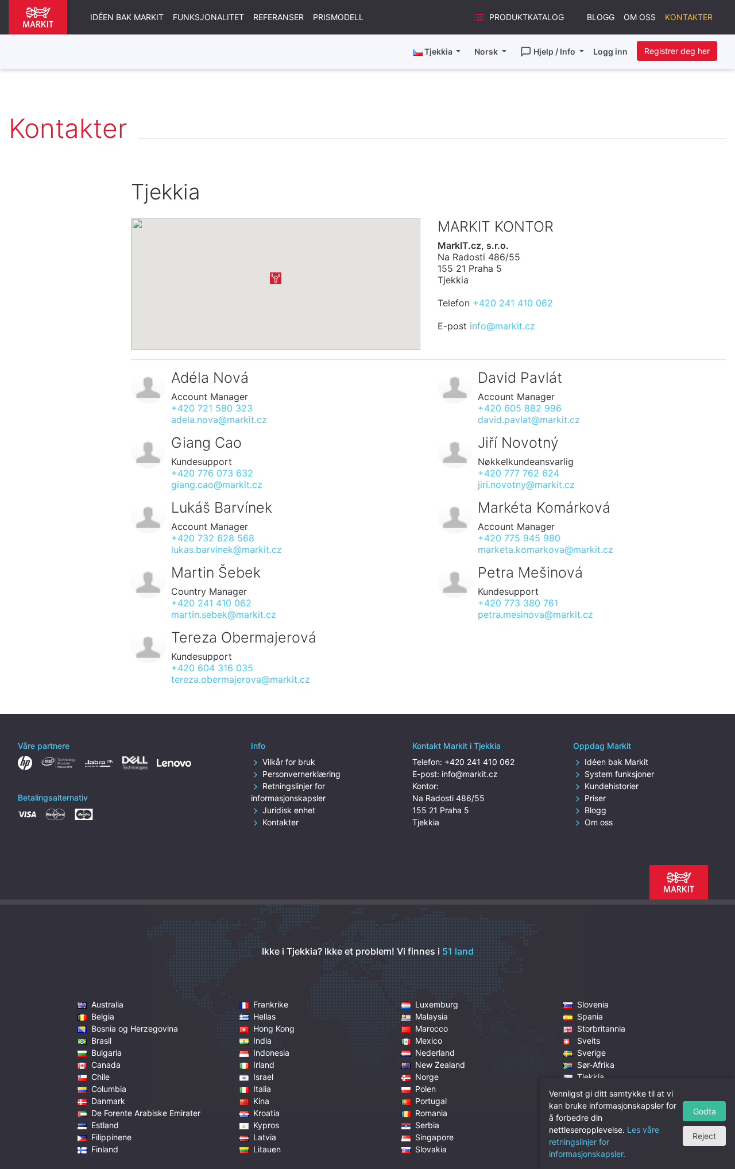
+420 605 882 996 (520, 408)
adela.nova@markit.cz (219, 419)
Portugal (431, 1101)
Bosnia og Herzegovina (134, 1028)
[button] (275, 278)
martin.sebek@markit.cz (223, 614)
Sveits (588, 1040)
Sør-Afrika (595, 1065)
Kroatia (266, 1113)
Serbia (427, 1125)
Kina (261, 1101)
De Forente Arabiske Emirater (145, 1113)
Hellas (264, 1016)
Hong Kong (274, 1028)
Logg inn (610, 51)
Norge (427, 1077)
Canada (106, 1065)
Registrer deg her (677, 51)
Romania (431, 1113)
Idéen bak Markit (127, 17)
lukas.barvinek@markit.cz (226, 549)
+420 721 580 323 (212, 408)
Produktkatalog (526, 17)
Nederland (435, 1053)
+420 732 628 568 (212, 538)
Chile (100, 1077)
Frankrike (270, 1004)
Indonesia (271, 1053)
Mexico (428, 1040)
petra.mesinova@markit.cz (535, 614)
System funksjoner (619, 774)
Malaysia (431, 1016)
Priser (595, 798)
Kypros (266, 1125)
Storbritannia (601, 1028)
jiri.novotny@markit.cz (526, 484)
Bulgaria (106, 1053)
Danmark (108, 1101)
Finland (104, 1149)
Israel (263, 1077)
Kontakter (689, 17)
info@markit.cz (502, 326)
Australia (107, 1004)
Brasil (101, 1040)
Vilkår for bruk (288, 762)
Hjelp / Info (555, 51)
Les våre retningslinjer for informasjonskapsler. (604, 1142)
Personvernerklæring (301, 774)
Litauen (267, 1149)
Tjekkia (590, 1077)
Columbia (108, 1089)
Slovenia (593, 1004)
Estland (105, 1125)
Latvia (264, 1137)
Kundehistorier (612, 786)
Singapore (434, 1137)
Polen (425, 1089)
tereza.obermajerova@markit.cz (240, 679)
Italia (262, 1089)
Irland (263, 1065)
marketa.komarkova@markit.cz (545, 549)
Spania (590, 1016)
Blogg (600, 17)
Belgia (102, 1016)
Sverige (591, 1053)
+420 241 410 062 (513, 303)
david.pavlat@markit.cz (529, 419)
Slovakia (431, 1149)
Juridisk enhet (288, 810)
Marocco (431, 1028)
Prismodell (338, 17)
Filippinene (111, 1137)
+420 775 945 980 (519, 538)
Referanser (278, 17)
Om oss (640, 17)
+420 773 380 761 (518, 603)
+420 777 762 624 (518, 473)
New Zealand (440, 1065)
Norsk (487, 51)
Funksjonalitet (208, 17)
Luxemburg (436, 1004)
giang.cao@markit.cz (216, 484)
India (262, 1040)
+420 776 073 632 (212, 473)
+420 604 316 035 (212, 668)
